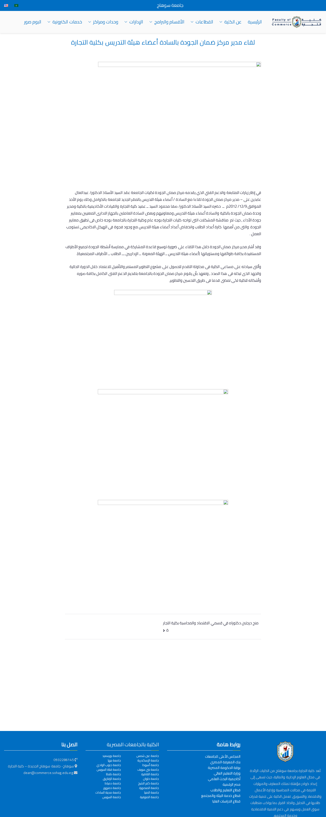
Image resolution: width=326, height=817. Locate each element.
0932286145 (63, 759)
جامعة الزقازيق (112, 779)
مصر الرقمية (231, 784)
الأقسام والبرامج (169, 22)
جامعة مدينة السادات (108, 792)
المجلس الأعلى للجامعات (222, 756)
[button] (221, 22)
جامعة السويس (111, 797)
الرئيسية (255, 22)
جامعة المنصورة (149, 788)
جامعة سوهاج (170, 5)
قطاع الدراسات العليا (226, 801)
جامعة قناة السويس (109, 769)
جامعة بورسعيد (111, 756)
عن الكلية (233, 22)
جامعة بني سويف (148, 769)
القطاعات (204, 22)
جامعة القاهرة (150, 774)
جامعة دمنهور (112, 788)
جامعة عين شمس (148, 756)
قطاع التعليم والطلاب (225, 790)
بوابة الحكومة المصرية (224, 767)
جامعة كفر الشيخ (148, 783)
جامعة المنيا (151, 792)
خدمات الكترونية (67, 22)
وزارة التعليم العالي (227, 773)
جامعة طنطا (113, 774)
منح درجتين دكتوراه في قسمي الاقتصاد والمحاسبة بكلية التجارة (211, 626)
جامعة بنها (114, 760)
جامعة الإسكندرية (148, 760)
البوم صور (32, 22)
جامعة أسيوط (150, 765)
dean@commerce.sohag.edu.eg (48, 772)
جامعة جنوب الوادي (109, 765)
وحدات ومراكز (105, 22)
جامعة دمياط (113, 783)
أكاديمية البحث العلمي (224, 779)
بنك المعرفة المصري (225, 762)
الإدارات (136, 22)
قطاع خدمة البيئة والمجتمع (220, 795)
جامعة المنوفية (149, 797)
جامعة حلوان (151, 779)
